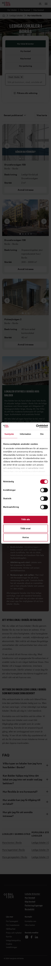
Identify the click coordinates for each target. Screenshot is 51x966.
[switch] (44, 490)
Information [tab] (25, 434)
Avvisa (25, 537)
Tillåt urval (25, 528)
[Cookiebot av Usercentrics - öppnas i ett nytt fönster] (36, 426)
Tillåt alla (25, 519)
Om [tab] (42, 434)
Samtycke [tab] (9, 434)
